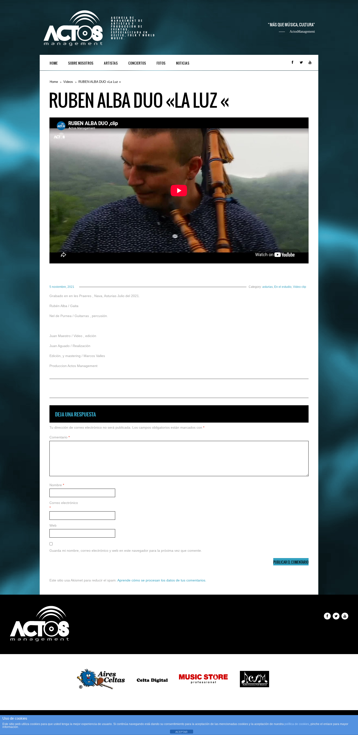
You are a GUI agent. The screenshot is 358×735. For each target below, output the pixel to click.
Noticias (182, 63)
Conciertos (137, 63)
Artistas (111, 63)
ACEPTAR (181, 731)
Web (53, 525)
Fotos (161, 63)
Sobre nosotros (81, 63)
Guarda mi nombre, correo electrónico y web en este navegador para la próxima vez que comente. (125, 550)
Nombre (56, 485)
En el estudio (283, 287)
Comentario (59, 437)
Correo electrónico (63, 505)
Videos (68, 82)
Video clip (299, 287)
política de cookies (296, 724)
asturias (267, 287)
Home (54, 63)
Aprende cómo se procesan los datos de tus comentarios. (161, 580)
